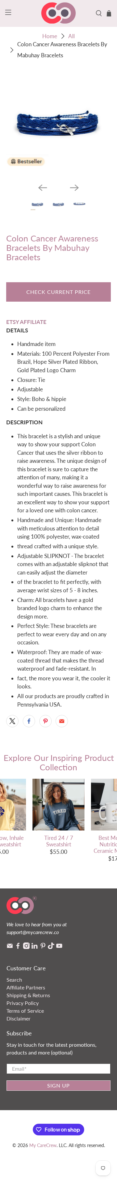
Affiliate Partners (25, 987)
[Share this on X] (12, 721)
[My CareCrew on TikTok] (51, 947)
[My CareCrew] (58, 13)
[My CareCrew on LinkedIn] (34, 947)
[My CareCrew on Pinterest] (43, 947)
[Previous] (42, 188)
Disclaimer (18, 1018)
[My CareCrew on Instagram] (26, 947)
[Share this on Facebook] (29, 721)
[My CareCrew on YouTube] (59, 947)
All (71, 36)
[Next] (74, 188)
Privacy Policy (22, 1003)
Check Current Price (58, 292)
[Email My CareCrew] (9, 947)
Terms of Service (25, 1011)
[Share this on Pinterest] (45, 721)
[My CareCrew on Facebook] (18, 947)
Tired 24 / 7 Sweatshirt (58, 841)
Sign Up (58, 1085)
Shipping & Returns (28, 995)
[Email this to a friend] (62, 721)
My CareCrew (43, 1145)
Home (49, 36)
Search (14, 979)
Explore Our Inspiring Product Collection (59, 762)
